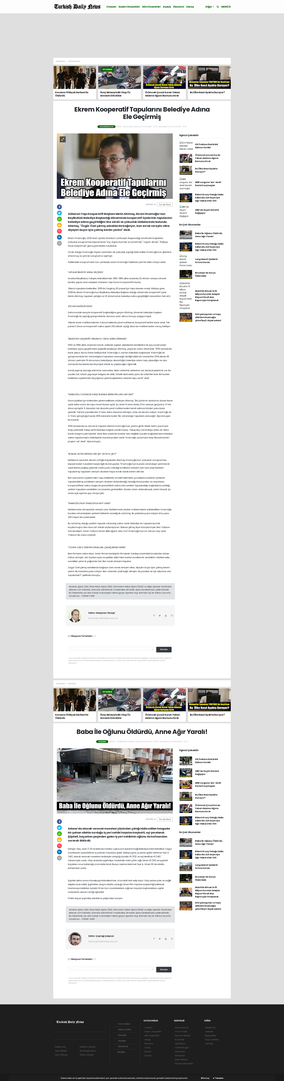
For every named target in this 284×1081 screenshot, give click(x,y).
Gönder (164, 649)
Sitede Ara (210, 1027)
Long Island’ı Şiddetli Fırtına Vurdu (206, 261)
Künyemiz (123, 1046)
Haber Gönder (87, 1054)
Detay (206, 1078)
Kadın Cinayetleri (129, 6)
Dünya (148, 1051)
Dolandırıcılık (74, 61)
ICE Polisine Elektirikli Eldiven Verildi (206, 146)
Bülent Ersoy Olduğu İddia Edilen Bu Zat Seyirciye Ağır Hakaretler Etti (209, 197)
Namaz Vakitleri (182, 1035)
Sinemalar (180, 1051)
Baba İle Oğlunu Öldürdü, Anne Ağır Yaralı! (208, 235)
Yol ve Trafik (181, 1031)
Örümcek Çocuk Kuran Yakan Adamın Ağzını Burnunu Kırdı (207, 158)
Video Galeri (124, 1029)
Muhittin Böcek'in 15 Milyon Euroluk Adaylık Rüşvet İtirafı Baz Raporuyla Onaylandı (207, 296)
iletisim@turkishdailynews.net (103, 618)
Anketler (209, 1031)
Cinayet (111, 6)
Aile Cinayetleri (151, 6)
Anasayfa (60, 61)
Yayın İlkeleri (61, 1050)
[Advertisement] (142, 35)
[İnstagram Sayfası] (66, 1035)
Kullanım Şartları (88, 1046)
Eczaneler (179, 1039)
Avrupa (148, 1055)
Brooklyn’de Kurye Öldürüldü (205, 274)
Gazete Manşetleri (184, 1063)
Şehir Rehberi (181, 1059)
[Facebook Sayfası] (56, 1035)
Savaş (190, 6)
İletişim (121, 1052)
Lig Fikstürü (180, 1043)
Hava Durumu (182, 1027)
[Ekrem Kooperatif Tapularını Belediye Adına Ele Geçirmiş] (115, 166)
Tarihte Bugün (182, 1047)
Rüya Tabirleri (211, 1039)
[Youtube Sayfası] (72, 1035)
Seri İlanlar (180, 1055)
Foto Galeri (124, 1023)
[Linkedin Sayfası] (77, 1035)
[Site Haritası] (87, 1035)
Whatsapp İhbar (88, 1050)
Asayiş (167, 6)
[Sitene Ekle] (93, 1035)
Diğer (208, 6)
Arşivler (122, 1040)
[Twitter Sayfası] (61, 1035)
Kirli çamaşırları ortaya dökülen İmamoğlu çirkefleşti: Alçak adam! (208, 317)
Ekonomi (178, 6)
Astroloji (209, 1043)
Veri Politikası (61, 1054)
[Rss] (82, 1035)
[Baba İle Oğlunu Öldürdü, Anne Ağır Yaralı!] (115, 780)
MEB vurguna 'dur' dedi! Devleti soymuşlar (208, 184)
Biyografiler (210, 1035)
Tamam (219, 1078)
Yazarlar (122, 1035)
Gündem (72, 683)
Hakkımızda (60, 1046)
